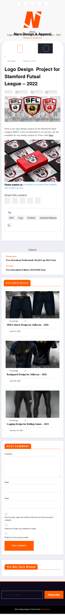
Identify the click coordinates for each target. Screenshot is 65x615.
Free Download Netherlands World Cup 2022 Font (31, 260)
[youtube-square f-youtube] (39, 3)
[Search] (46, 48)
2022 (11, 218)
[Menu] (20, 49)
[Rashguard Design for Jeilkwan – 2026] (32, 354)
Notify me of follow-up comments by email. (20, 529)
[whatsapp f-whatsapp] (32, 3)
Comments (8, 454)
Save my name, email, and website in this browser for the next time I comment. (29, 518)
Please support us (14, 184)
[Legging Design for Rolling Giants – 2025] (32, 403)
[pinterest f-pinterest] (46, 3)
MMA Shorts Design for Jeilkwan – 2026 (28, 325)
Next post (9, 266)
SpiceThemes (45, 609)
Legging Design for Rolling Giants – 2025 (28, 424)
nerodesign (11, 61)
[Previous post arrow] (58, 258)
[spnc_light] (56, 48)
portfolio (31, 218)
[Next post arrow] (58, 270)
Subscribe (54, 594)
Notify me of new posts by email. (16, 537)
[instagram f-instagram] (19, 3)
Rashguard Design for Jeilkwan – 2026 (27, 374)
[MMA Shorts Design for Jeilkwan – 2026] (32, 304)
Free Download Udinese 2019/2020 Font (26, 270)
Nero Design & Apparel (32, 33)
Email (7, 498)
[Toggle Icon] (36, 45)
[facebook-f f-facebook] (25, 3)
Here (51, 135)
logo (20, 218)
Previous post (11, 256)
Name (7, 482)
